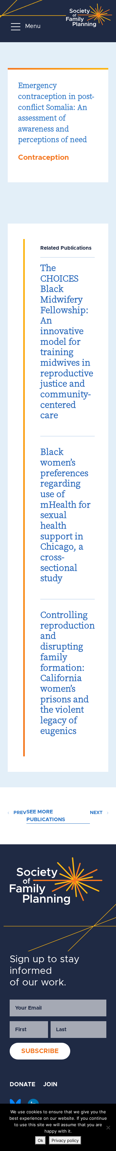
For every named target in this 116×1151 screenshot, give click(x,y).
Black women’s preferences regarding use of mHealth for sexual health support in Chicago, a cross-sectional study (65, 514)
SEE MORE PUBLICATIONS (45, 815)
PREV (19, 812)
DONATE (22, 1085)
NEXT (97, 812)
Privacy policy (65, 1140)
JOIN (50, 1085)
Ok (40, 1140)
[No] (108, 1127)
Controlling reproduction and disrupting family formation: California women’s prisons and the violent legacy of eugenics (67, 672)
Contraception (43, 157)
